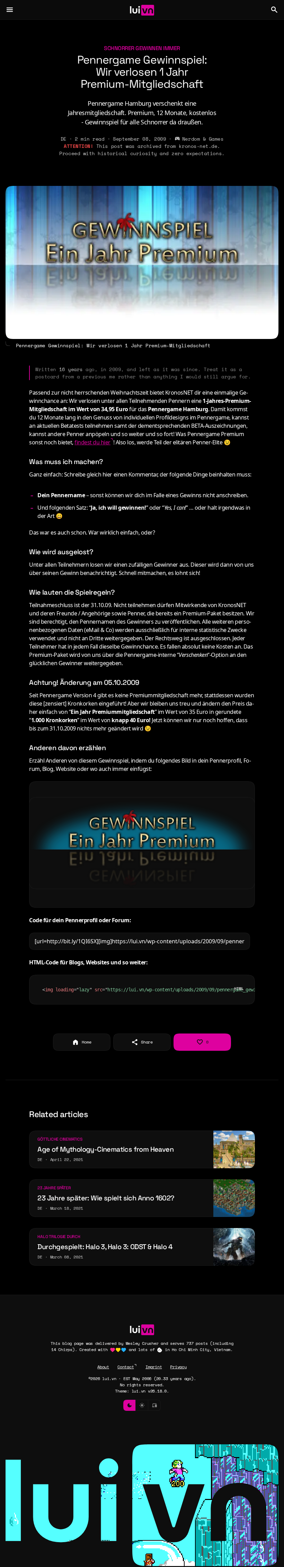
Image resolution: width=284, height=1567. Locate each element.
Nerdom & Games (202, 138)
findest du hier (92, 442)
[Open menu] (10, 9)
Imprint (153, 1367)
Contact (125, 1367)
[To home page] (142, 9)
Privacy (178, 1367)
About (103, 1367)
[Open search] (274, 9)
